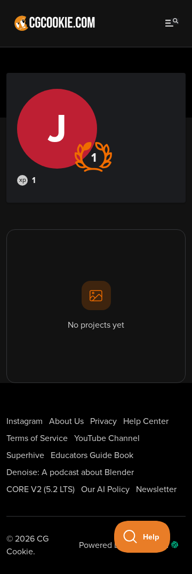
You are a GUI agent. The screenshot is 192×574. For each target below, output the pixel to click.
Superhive (25, 455)
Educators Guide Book (92, 455)
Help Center (146, 421)
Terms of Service (37, 438)
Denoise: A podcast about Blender (70, 472)
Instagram (24, 421)
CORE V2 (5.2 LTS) (40, 489)
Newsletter (156, 489)
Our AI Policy (105, 489)
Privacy (103, 421)
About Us (66, 421)
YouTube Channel (107, 438)
